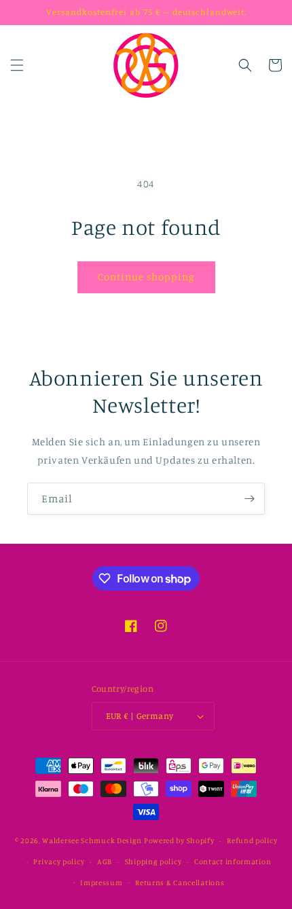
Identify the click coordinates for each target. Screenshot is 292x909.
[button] (17, 65)
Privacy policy (58, 861)
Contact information (232, 861)
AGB (104, 861)
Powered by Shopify (179, 840)
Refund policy (252, 840)
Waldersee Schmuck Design (92, 840)
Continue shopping (146, 276)
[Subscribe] (249, 499)
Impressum (101, 882)
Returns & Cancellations (179, 882)
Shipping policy (153, 861)
